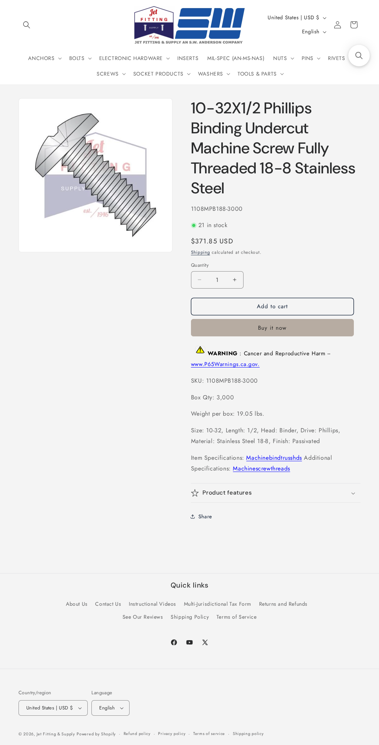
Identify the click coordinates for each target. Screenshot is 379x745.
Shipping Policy (190, 617)
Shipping (200, 252)
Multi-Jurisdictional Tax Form (217, 604)
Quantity (200, 265)
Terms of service (209, 733)
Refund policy (137, 733)
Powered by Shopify (96, 734)
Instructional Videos (152, 604)
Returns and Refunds (283, 604)
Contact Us (108, 604)
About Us (77, 604)
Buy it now (272, 328)
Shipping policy (248, 733)
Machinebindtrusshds (274, 457)
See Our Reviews (143, 617)
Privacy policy (171, 733)
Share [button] (205, 516)
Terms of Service (237, 617)
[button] (27, 25)
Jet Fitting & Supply (56, 734)
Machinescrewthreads (261, 468)
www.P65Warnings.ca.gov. (225, 364)
